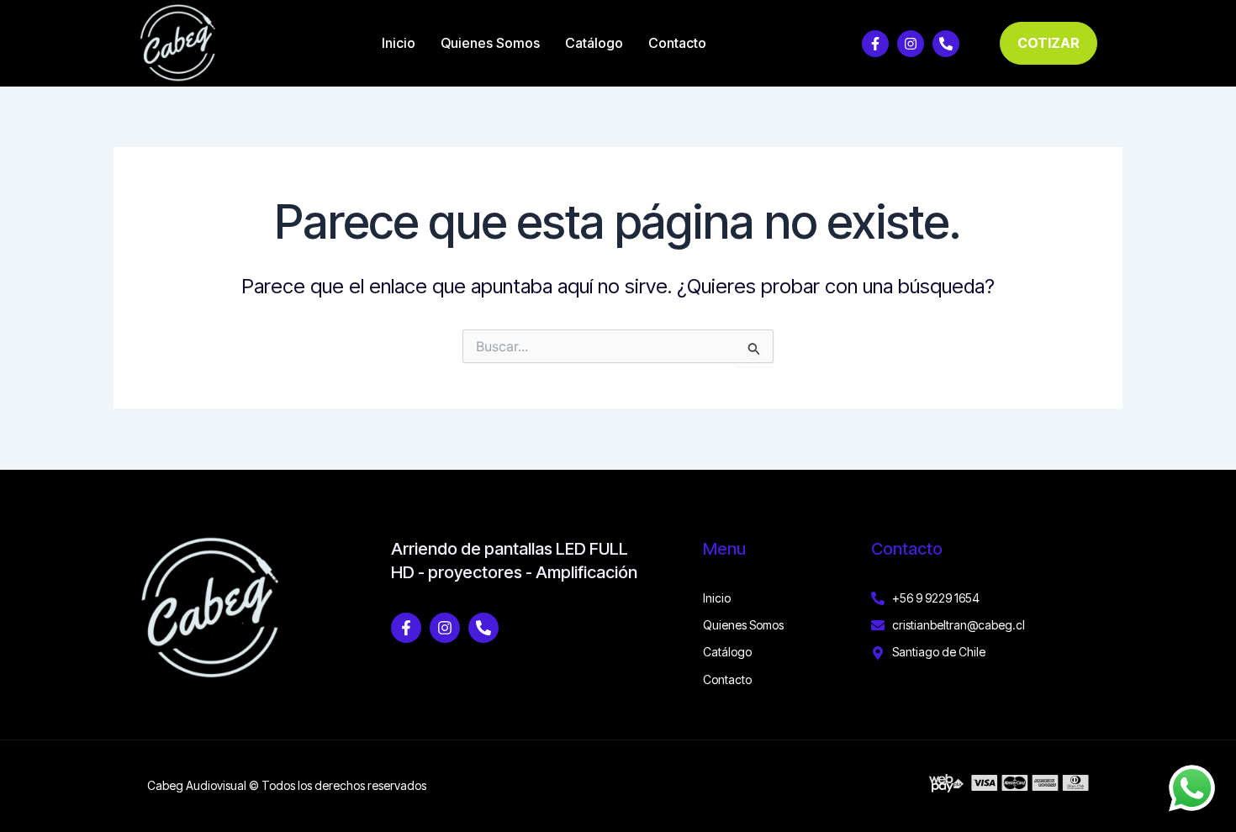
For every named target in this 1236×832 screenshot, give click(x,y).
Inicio (398, 42)
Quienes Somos (490, 42)
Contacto (677, 42)
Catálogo (594, 42)
